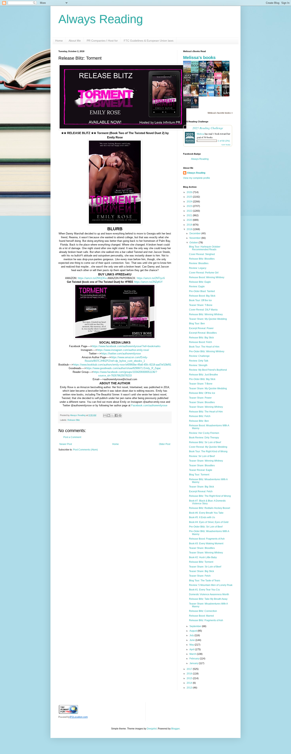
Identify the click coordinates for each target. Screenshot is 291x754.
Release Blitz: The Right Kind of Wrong (210, 496)
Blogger (175, 728)
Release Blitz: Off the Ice (202, 393)
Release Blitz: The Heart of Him (206, 411)
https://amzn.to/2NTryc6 (151, 278)
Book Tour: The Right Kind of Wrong (208, 451)
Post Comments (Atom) (85, 449)
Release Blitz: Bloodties (202, 258)
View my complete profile (196, 178)
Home (59, 40)
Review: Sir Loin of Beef (202, 456)
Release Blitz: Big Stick (201, 337)
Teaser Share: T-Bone (200, 305)
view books (225, 144)
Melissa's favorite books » (220, 113)
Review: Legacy (197, 268)
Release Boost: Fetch (200, 342)
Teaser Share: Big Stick (201, 486)
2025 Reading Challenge (207, 128)
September (195, 626)
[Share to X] (112, 415)
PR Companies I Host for (102, 40)
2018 (190, 229)
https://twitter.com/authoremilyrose (121, 353)
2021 (190, 215)
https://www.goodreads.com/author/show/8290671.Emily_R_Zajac (123, 368)
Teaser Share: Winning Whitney (206, 407)
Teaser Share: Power (200, 397)
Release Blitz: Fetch (199, 416)
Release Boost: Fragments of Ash (207, 538)
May (192, 644)
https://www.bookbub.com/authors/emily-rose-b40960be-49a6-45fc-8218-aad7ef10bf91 (122, 364)
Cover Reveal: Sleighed (202, 254)
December (195, 233)
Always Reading (100, 19)
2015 (190, 678)
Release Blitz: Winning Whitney (206, 314)
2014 (190, 683)
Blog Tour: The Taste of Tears (204, 580)
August (193, 630)
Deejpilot (152, 728)
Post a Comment (72, 437)
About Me (75, 40)
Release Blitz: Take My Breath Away (208, 599)
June (192, 640)
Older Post (164, 444)
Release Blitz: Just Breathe (203, 374)
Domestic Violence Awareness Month (209, 594)
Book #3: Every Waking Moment (206, 543)
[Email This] (105, 415)
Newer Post (65, 444)
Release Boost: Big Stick (202, 295)
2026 (190, 192)
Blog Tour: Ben (197, 323)
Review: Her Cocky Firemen (204, 433)
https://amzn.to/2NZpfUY (148, 281)
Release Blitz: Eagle (200, 282)
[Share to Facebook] (116, 415)
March (193, 654)
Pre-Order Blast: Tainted (202, 291)
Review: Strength (198, 365)
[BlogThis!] (109, 415)
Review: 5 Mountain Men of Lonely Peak (210, 585)
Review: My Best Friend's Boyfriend (208, 369)
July (191, 635)
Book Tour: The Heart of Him (204, 346)
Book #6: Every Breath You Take (206, 512)
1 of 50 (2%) (224, 141)
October (194, 242)
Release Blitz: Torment (201, 562)
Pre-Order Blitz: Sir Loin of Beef (206, 526)
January (194, 663)
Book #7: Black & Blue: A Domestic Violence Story (207, 502)
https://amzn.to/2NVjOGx (92, 278)
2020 (190, 220)
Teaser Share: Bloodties (202, 402)
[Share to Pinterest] (120, 415)
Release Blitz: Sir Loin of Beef (205, 442)
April (192, 649)
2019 (190, 224)
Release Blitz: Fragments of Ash (206, 620)
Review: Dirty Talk (198, 360)
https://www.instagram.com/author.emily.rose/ (123, 349)
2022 (190, 210)
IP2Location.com (79, 717)
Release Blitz (74, 420)
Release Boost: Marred (201, 615)
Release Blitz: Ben (199, 421)
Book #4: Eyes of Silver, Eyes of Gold (208, 522)
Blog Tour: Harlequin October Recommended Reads (204, 248)
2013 (190, 687)
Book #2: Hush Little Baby (203, 557)
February (194, 658)
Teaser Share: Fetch (200, 575)
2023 (190, 206)
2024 (190, 201)
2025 (190, 196)
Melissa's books (199, 57)
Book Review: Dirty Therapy (204, 437)
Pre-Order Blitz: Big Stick (202, 379)
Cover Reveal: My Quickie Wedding (208, 447)
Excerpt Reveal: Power (201, 328)
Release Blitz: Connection (203, 611)
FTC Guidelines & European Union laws (148, 40)
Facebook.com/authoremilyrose (149, 405)
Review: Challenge (199, 356)
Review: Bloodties (198, 263)
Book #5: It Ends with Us (202, 517)
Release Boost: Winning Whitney (206, 277)
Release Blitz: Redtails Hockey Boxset (209, 508)
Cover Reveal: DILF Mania (203, 309)
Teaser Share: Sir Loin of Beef (205, 566)
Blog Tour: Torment (199, 474)
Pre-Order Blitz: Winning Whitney (206, 351)
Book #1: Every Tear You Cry (204, 589)
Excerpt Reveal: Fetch (201, 491)
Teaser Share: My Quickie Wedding (208, 319)
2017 (190, 669)
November (195, 238)
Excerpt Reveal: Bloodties (203, 332)
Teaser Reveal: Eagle (200, 470)
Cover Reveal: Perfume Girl (204, 272)
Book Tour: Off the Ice (200, 300)
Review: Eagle (197, 286)
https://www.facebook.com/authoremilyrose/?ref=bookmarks (126, 346)
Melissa (200, 133)
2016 (190, 673)
